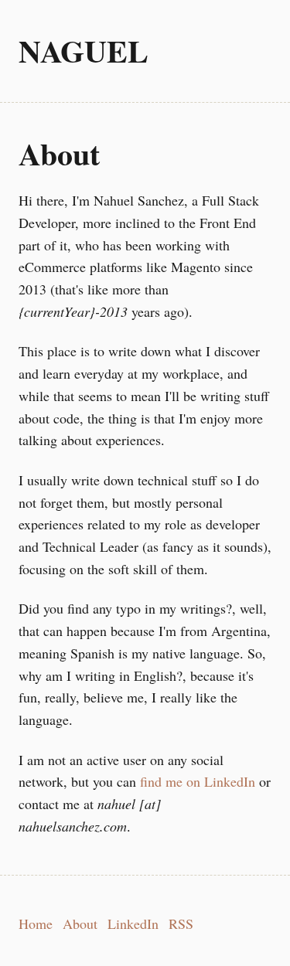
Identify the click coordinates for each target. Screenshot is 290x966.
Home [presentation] (36, 923)
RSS (181, 923)
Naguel (83, 50)
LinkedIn (133, 923)
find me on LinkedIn (197, 781)
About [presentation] (80, 923)
